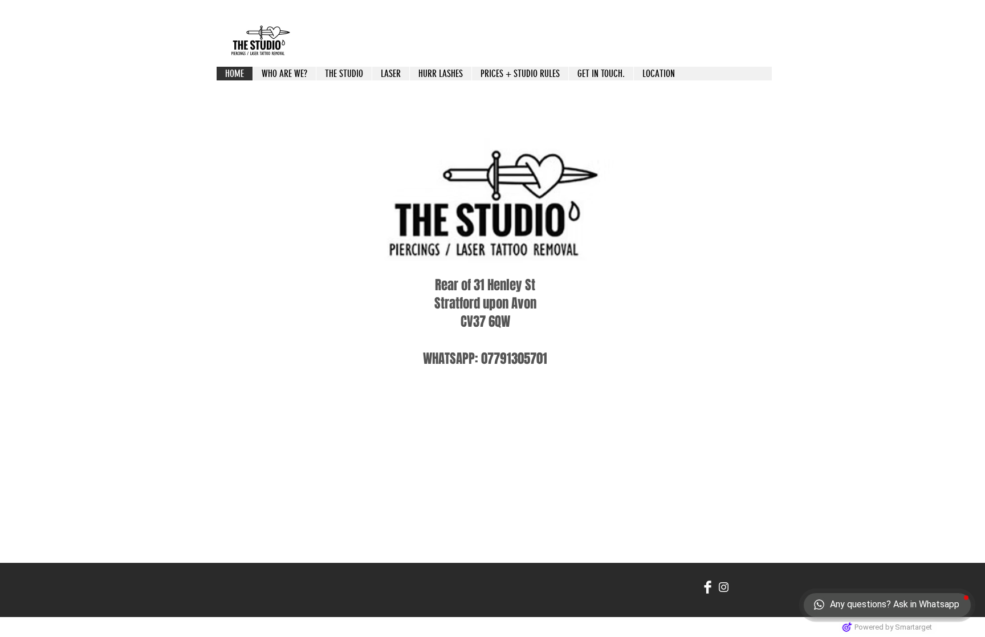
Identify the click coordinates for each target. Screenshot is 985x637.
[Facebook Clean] (707, 587)
